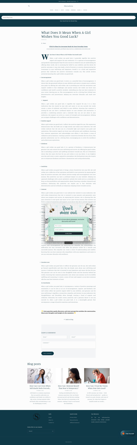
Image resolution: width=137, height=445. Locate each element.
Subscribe (68, 233)
